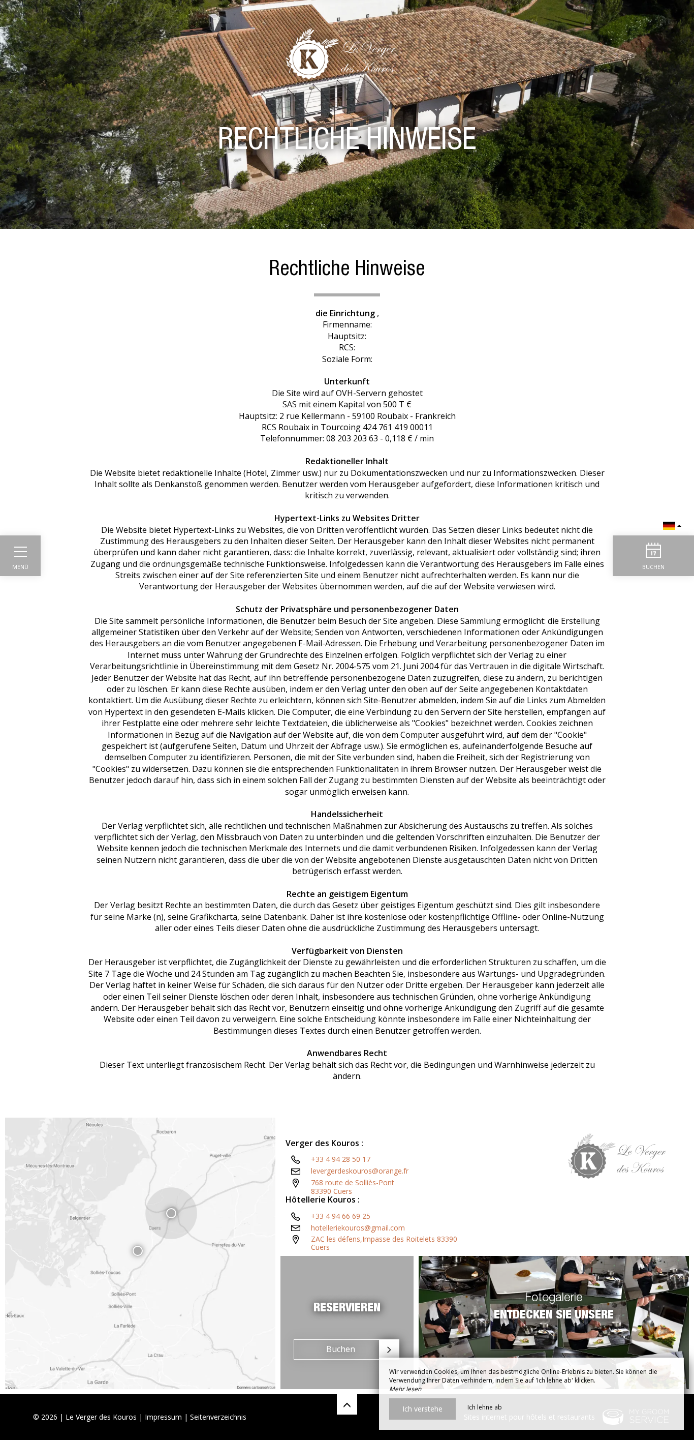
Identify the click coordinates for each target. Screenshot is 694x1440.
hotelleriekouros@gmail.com (358, 1228)
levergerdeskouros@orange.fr (359, 1171)
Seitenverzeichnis (218, 1417)
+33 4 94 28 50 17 (340, 1159)
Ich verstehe (422, 1409)
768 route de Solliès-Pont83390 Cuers (352, 1187)
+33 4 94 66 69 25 (340, 1216)
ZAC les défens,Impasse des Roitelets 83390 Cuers (384, 1243)
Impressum (163, 1417)
